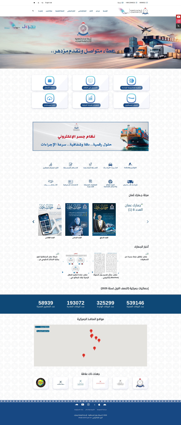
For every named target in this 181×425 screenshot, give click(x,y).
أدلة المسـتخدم (49, 105)
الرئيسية (105, 11)
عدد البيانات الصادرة (75, 306)
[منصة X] (94, 404)
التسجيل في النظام (90, 88)
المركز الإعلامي (82, 11)
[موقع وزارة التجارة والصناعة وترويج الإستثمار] (100, 383)
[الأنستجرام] (88, 404)
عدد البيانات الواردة (105, 306)
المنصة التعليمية (59, 11)
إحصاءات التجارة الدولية (90, 105)
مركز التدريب (49, 11)
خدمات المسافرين (131, 105)
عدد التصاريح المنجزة (46, 306)
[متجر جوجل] (104, 404)
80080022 (143, 2)
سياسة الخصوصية (102, 409)
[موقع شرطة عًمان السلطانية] (140, 383)
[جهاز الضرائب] (61, 383)
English (47, 2)
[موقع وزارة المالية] (80, 383)
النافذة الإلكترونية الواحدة (131, 88)
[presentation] (148, 221)
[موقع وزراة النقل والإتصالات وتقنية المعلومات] (120, 383)
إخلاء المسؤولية (78, 409)
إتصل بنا (40, 11)
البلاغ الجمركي (71, 11)
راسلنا (119, 2)
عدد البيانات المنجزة (135, 306)
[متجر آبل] (99, 404)
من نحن (98, 11)
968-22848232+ (130, 2)
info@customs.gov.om (85, 417)
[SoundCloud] (76, 404)
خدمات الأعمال (50, 88)
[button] (96, 338)
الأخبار (91, 11)
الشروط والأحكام (90, 409)
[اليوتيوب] (82, 404)
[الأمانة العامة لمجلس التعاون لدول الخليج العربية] (41, 383)
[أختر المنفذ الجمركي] (42, 331)
